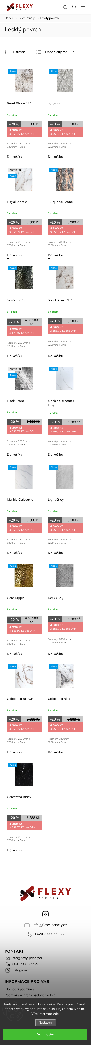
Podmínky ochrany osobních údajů (30, 995)
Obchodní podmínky (19, 989)
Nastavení (45, 1022)
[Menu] (83, 7)
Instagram (45, 914)
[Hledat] (65, 6)
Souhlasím (45, 1034)
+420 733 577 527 (50, 934)
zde (56, 1013)
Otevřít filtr (15, 52)
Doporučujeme (56, 52)
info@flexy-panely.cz (49, 925)
